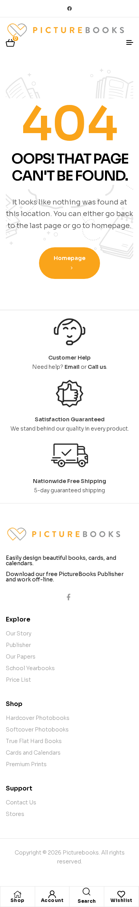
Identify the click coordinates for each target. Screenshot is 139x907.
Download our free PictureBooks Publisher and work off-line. (65, 577)
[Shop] (17, 894)
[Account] (52, 894)
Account (52, 900)
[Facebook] (69, 8)
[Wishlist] (121, 894)
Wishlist (121, 900)
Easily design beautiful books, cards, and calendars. (61, 560)
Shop (17, 900)
